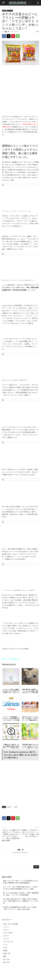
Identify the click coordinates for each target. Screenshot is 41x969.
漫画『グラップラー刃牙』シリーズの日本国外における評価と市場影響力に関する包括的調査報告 (20, 882)
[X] (9, 36)
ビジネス (6, 936)
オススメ (6, 930)
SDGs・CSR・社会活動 (10, 924)
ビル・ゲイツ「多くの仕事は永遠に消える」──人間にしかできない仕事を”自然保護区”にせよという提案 (21, 888)
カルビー (9, 807)
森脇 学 (7, 31)
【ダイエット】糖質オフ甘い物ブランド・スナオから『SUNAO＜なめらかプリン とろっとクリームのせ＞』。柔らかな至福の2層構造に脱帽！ (11, 835)
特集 (4, 956)
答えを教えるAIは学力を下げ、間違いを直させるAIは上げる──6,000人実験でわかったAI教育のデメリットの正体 (20, 901)
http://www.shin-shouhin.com (20, 852)
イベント (6, 927)
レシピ (5, 945)
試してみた (6, 959)
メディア (6, 939)
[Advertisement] (20, 88)
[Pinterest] (13, 36)
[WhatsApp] (18, 36)
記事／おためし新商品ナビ (11, 659)
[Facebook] (4, 36)
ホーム (4, 7)
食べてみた (9, 10)
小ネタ (5, 947)
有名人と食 (6, 953)
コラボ (15, 807)
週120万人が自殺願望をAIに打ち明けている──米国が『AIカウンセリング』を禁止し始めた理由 (20, 908)
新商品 (9, 7)
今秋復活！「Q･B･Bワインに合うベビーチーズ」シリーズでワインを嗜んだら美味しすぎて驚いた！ (30, 833)
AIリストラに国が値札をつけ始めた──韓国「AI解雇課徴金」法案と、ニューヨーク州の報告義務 (20, 894)
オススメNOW (7, 933)
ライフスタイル (8, 942)
